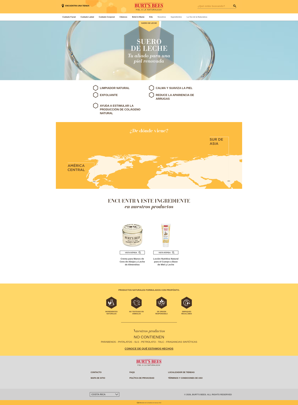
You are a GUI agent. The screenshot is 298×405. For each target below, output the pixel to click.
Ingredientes (176, 17)
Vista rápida (131, 253)
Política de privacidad (141, 378)
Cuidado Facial (69, 17)
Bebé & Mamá (138, 17)
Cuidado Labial (87, 17)
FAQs (132, 372)
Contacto (96, 372)
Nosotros (162, 17)
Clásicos (123, 17)
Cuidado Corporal (107, 17)
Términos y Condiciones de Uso (185, 378)
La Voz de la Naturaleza (197, 17)
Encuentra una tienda (77, 6)
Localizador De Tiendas (181, 372)
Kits (151, 17)
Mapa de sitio (98, 378)
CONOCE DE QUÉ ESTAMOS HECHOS (149, 348)
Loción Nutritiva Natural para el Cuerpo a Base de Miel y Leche (165, 262)
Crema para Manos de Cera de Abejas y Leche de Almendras (132, 262)
